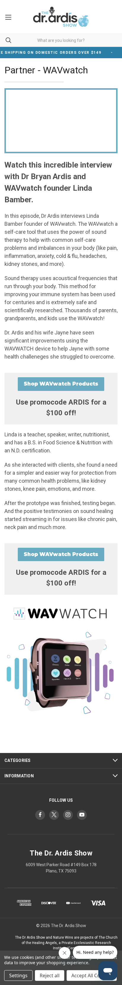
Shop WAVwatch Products (61, 384)
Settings (18, 975)
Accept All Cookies (91, 975)
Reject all (50, 975)
